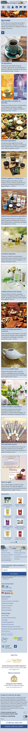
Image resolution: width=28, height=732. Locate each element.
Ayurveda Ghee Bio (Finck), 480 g (7, 516)
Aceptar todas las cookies (14, 726)
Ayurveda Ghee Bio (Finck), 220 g (7, 538)
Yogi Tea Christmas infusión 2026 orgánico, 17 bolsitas (8, 506)
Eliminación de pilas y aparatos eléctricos (12, 629)
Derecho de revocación (8, 624)
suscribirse (14, 574)
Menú (4, 7)
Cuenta (13, 7)
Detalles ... (17, 71)
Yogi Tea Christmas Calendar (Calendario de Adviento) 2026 (20, 527)
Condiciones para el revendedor (10, 601)
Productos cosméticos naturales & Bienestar (6, 559)
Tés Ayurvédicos (6, 63)
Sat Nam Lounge (6, 608)
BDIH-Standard (8, 648)
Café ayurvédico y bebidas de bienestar (10, 102)
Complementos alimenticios (20, 557)
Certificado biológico (20, 638)
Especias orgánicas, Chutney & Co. (12, 178)
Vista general (4, 550)
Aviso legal (4, 620)
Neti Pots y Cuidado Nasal (9, 369)
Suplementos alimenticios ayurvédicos (14, 216)
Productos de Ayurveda (19, 552)
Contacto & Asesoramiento (9, 617)
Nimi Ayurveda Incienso (9, 444)
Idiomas (21, 7)
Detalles (2, 719)
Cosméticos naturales (7, 646)
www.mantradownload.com (14, 687)
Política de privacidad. (6, 709)
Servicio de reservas (7, 605)
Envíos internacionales (8, 584)
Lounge (14, 548)
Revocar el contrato (7, 634)
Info (17, 7)
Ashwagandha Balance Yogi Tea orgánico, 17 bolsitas (7, 527)
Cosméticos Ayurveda (8, 254)
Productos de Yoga (5, 552)
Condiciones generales (8, 622)
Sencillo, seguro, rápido (7, 587)
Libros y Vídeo (17, 555)
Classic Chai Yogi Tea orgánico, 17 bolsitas (20, 516)
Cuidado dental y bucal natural (11, 291)
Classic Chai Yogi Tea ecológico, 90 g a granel (20, 538)
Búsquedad (9, 7)
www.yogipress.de (14, 669)
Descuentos (5, 599)
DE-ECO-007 (20, 640)
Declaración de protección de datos (11, 626)
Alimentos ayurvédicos (8, 140)
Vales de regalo (6, 482)
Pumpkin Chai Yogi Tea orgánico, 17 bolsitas (20, 505)
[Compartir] (2, 32)
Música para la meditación (7, 555)
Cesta (25, 7)
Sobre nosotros (6, 631)
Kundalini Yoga (17, 550)
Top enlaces (17, 559)
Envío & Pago (5, 615)
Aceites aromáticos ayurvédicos (11, 407)
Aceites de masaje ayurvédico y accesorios (11, 330)
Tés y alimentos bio (5, 557)
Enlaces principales (7, 610)
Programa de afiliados (7, 603)
